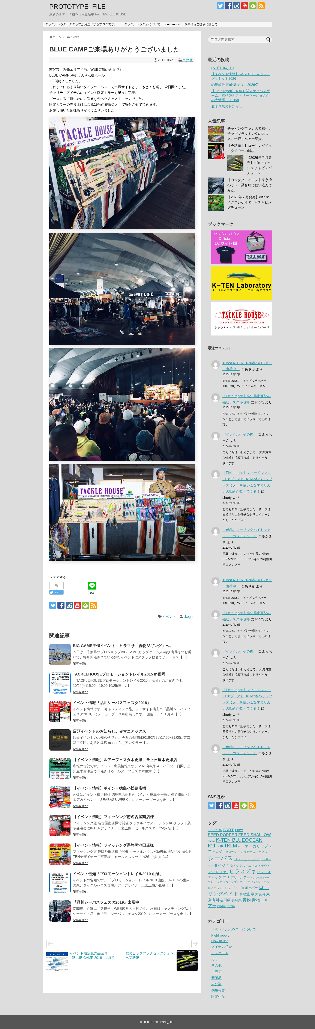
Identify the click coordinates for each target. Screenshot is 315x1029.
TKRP (241, 846)
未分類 (216, 984)
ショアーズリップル (253, 851)
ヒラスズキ (242, 871)
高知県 (230, 906)
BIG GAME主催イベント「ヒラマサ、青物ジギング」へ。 (123, 646)
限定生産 (218, 996)
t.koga (188, 616)
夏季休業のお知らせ (226, 106)
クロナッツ (232, 851)
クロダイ (219, 851)
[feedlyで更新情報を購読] (252, 5)
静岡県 (221, 906)
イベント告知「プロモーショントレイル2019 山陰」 (118, 874)
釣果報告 (218, 990)
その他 (187, 60)
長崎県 (236, 900)
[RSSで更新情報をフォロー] (261, 5)
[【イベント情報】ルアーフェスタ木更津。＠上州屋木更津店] (60, 768)
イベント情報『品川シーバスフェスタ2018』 (112, 703)
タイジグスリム (240, 865)
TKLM (230, 845)
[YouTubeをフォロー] (244, 5)
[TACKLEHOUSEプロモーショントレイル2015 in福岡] (60, 683)
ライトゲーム (224, 888)
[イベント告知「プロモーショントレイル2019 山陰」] (60, 882)
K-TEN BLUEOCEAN (239, 840)
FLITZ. (211, 840)
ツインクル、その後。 (239, 434)
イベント (169, 616)
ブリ (226, 877)
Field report (172, 24)
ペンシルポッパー (260, 877)
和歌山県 (247, 894)
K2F (212, 845)
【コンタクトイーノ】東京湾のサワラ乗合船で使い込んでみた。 (249, 185)
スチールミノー (247, 859)
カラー (216, 959)
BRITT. (228, 830)
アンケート (219, 953)
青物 (247, 900)
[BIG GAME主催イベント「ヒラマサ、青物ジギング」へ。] (60, 654)
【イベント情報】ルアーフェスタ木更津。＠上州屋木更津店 (125, 760)
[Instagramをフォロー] (236, 5)
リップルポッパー (245, 887)
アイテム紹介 (221, 947)
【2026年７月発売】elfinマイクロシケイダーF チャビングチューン (249, 202)
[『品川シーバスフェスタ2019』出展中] (60, 911)
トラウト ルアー (218, 872)
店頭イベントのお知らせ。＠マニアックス (109, 731)
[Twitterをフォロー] (220, 5)
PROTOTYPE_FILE (77, 6)
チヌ (254, 866)
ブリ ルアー (240, 877)
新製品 (216, 978)
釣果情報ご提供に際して (201, 24)
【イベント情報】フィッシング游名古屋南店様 (113, 817)
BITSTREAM (215, 830)
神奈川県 (223, 900)
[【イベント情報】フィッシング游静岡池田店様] (60, 854)
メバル (255, 881)
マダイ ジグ (215, 882)
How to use (219, 941)
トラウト (264, 865)
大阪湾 (260, 894)
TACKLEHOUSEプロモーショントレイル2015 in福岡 (119, 674)
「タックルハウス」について (140, 24)
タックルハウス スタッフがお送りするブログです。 (81, 24)
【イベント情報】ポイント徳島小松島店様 (109, 788)
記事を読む (80, 663)
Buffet (239, 830)
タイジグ (221, 865)
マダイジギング (232, 881)
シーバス (220, 858)
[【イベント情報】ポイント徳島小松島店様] (60, 797)
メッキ (246, 882)
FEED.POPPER (222, 834)
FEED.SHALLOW (254, 834)
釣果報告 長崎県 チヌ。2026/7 (234, 85)
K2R (220, 846)
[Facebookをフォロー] (228, 5)
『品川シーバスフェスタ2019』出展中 (106, 902)
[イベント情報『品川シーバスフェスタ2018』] (60, 711)
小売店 (216, 971)
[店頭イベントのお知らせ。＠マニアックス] (60, 740)
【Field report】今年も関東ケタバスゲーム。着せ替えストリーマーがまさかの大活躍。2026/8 (240, 95)
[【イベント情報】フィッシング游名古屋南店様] (60, 825)
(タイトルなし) (222, 68)
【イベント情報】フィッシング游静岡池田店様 (113, 845)
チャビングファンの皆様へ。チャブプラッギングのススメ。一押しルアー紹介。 (249, 134)
